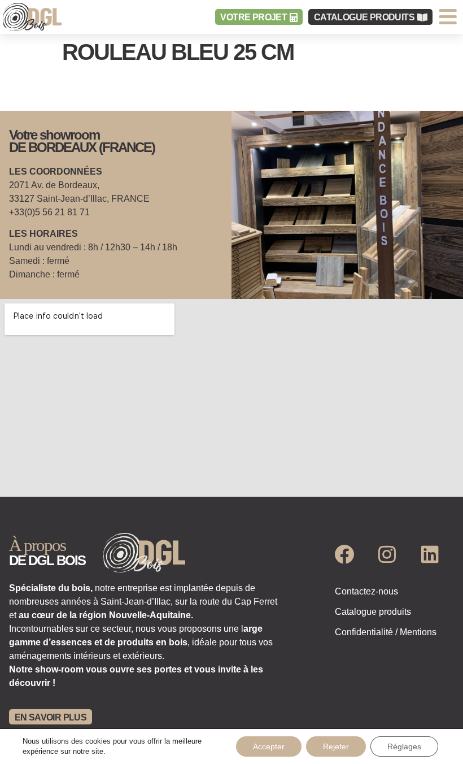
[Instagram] (387, 554)
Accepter (269, 746)
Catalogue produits (373, 612)
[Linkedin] (429, 554)
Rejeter (336, 746)
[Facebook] (344, 554)
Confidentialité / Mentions (385, 632)
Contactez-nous (366, 591)
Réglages (404, 746)
